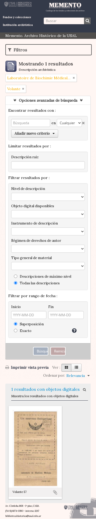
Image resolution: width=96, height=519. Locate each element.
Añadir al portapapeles (55, 492)
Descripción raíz (25, 157)
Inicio (16, 307)
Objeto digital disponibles (32, 206)
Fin (51, 307)
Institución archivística (18, 25)
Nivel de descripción (28, 188)
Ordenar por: (54, 375)
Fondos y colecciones (17, 17)
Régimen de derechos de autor (36, 240)
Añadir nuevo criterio (32, 133)
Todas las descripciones (39, 283)
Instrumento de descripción (34, 223)
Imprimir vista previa (29, 367)
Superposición (31, 324)
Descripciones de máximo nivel (45, 276)
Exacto (25, 331)
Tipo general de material (31, 258)
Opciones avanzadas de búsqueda (48, 100)
